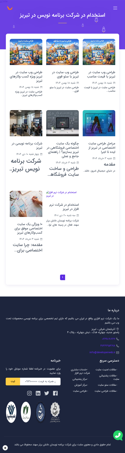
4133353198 (107, 346)
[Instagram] (29, 393)
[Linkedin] (38, 393)
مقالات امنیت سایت (106, 370)
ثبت (13, 381)
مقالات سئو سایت (107, 385)
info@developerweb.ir (102, 352)
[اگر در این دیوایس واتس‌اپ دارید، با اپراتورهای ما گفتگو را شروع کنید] (118, 435)
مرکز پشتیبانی (79, 379)
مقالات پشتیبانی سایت (109, 377)
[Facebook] (55, 393)
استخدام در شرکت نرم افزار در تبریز (64, 207)
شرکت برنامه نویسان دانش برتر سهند (51, 445)
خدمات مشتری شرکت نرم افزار (80, 371)
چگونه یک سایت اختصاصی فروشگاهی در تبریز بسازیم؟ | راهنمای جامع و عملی (63, 150)
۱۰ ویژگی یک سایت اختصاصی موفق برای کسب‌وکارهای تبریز (28, 228)
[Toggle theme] (5, 447)
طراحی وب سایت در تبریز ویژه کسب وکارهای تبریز (26, 76)
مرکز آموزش (80, 385)
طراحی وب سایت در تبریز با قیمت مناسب (101, 74)
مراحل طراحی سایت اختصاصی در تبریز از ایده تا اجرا (101, 148)
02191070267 (108, 339)
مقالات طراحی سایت (105, 391)
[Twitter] (46, 393)
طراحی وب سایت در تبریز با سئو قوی (65, 74)
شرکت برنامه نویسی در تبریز (27, 145)
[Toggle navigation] (115, 8)
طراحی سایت (80, 391)
